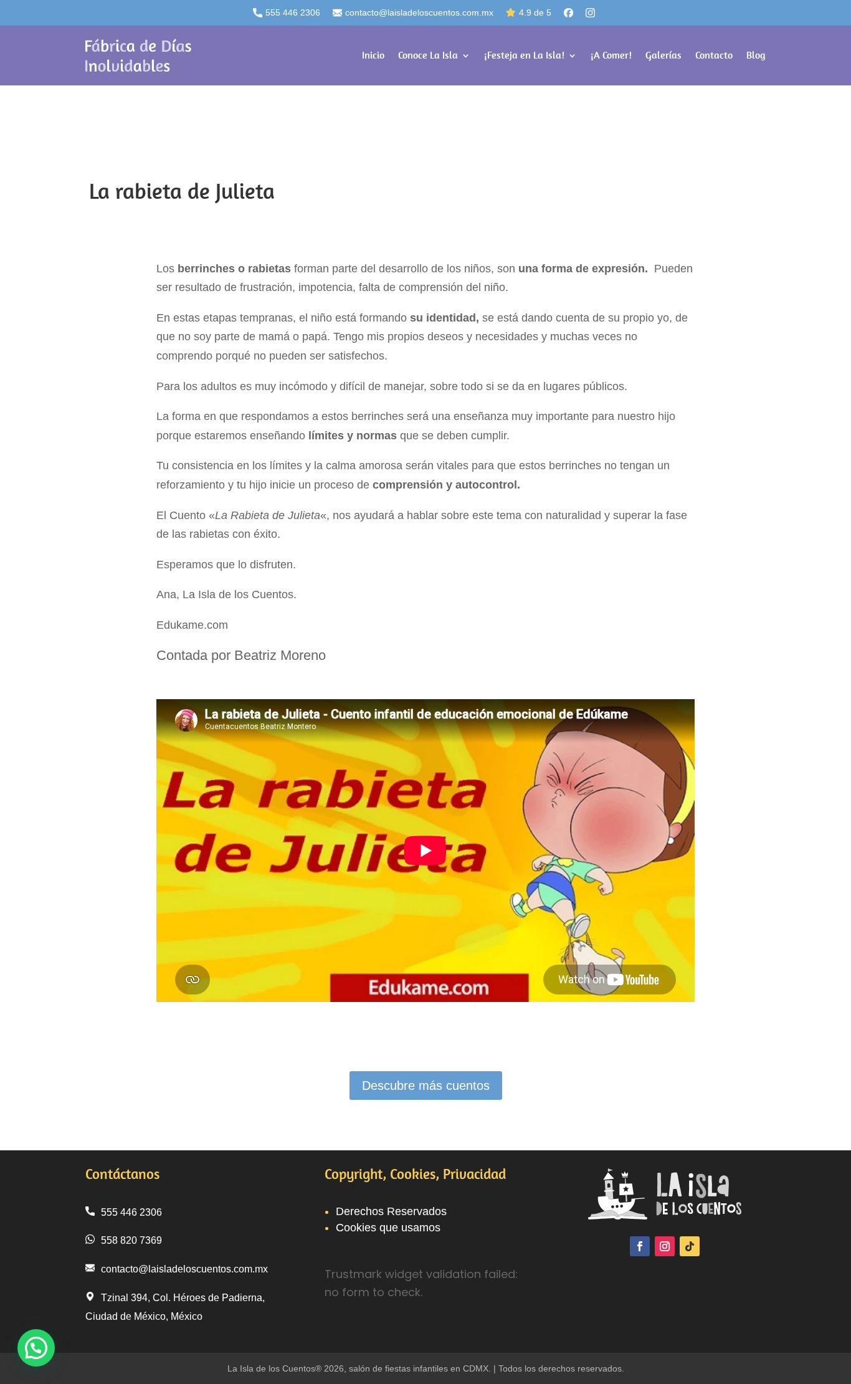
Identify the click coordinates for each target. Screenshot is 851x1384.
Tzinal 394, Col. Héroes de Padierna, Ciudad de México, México (175, 1307)
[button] (36, 1348)
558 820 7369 (131, 1240)
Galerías (663, 55)
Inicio (373, 55)
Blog (756, 55)
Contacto (714, 55)
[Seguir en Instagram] (665, 1246)
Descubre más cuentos (426, 1085)
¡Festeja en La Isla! (524, 55)
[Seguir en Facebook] (640, 1246)
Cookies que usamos (388, 1227)
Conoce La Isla (428, 55)
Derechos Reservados (391, 1211)
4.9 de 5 (535, 12)
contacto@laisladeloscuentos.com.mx (419, 12)
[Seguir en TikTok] (690, 1246)
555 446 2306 (292, 12)
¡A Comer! (611, 55)
